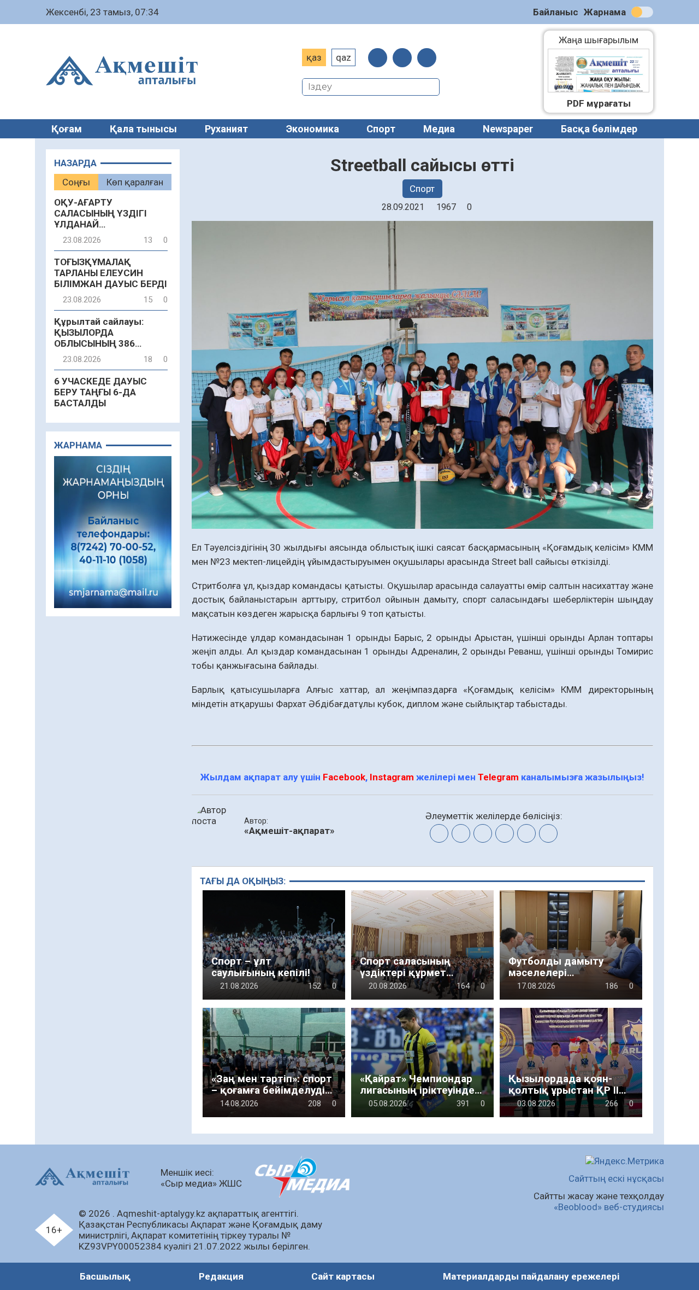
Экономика (312, 129)
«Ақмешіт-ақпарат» (289, 830)
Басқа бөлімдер (599, 129)
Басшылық (105, 1276)
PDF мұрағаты (599, 103)
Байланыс (555, 12)
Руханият (226, 129)
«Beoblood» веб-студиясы (609, 1206)
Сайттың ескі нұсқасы (616, 1178)
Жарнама (605, 12)
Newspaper (508, 129)
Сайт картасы (343, 1276)
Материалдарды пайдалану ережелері (531, 1276)
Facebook (344, 777)
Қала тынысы (143, 129)
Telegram (498, 777)
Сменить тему (642, 12)
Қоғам (66, 129)
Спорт (380, 129)
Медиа (439, 129)
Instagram (392, 777)
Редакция (221, 1276)
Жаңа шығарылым (604, 39)
